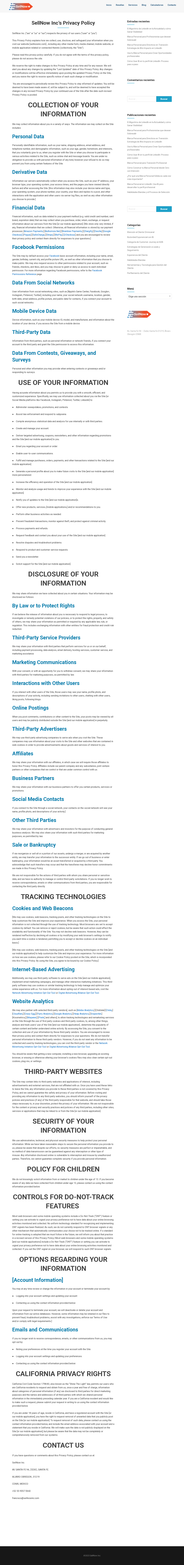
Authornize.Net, (52, 231)
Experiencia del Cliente (137, 255)
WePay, (58, 234)
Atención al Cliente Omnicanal (140, 232)
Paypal (27, 234)
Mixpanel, (32, 1017)
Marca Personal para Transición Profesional (147, 163)
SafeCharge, (39, 234)
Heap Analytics (81, 1013)
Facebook (54, 256)
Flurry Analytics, (45, 1013)
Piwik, (42, 1017)
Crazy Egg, (30, 1013)
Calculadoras (157, 5)
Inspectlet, (96, 1013)
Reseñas (120, 5)
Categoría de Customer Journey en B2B (145, 242)
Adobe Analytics (85, 1010)
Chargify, (88, 231)
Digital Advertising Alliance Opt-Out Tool (79, 993)
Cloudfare (18, 1013)
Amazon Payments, (33, 231)
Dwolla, (98, 231)
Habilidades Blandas (136, 260)
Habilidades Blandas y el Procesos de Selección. (148, 192)
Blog (144, 5)
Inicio (109, 5)
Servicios (132, 5)
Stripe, (50, 234)
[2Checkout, (69, 234)
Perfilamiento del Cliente (138, 273)
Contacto (172, 5)
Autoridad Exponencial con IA (140, 237)
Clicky (109, 1010)
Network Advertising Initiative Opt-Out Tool (33, 993)
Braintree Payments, (72, 231)
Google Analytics (63, 1013)
